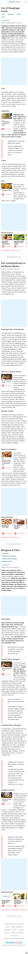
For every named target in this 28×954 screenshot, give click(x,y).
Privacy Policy (14, 935)
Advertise (21, 930)
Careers (13, 932)
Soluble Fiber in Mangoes (9, 556)
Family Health (20, 924)
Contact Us (7, 932)
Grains (18, 14)
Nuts (3, 17)
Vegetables (11, 14)
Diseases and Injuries (9, 924)
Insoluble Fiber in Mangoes (9, 558)
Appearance (7, 930)
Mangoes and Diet (7, 561)
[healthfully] (14, 2)
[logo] (14, 942)
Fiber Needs (5, 553)
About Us (14, 930)
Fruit (3, 14)
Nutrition (7, 927)
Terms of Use (20, 932)
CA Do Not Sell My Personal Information (14, 938)
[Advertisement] (14, 71)
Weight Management (17, 927)
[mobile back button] (1, 1)
